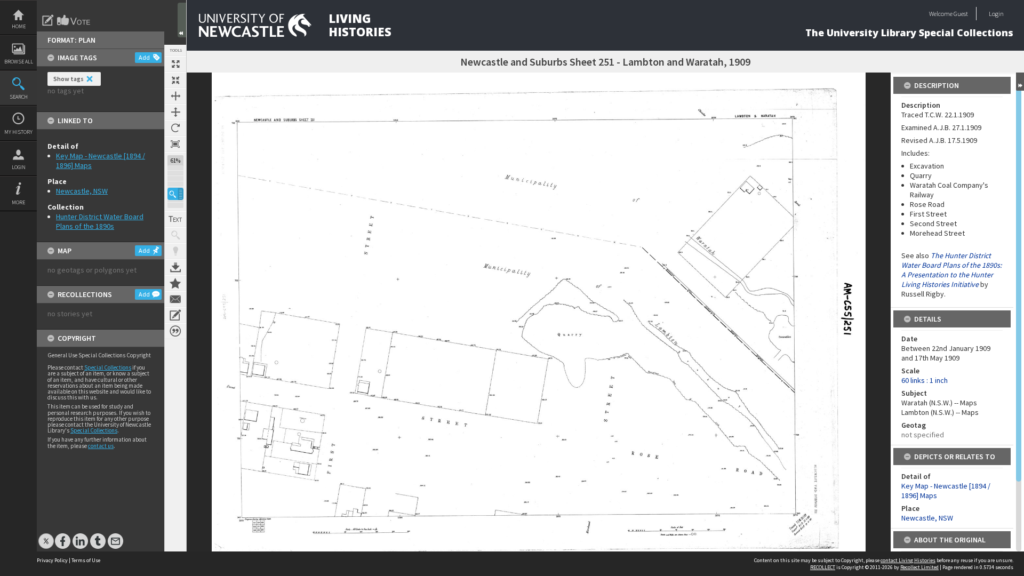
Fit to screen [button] (175, 80)
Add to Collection (175, 283)
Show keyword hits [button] (175, 235)
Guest (961, 14)
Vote (74, 20)
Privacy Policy (52, 560)
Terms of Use (85, 560)
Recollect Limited (919, 567)
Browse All (18, 61)
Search (19, 96)
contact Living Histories (908, 560)
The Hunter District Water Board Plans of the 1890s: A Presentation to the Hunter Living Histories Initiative (951, 270)
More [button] (18, 202)
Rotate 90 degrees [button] (175, 128)
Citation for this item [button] (175, 331)
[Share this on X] (46, 535)
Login (19, 167)
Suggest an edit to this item (48, 20)
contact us (101, 446)
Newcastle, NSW (82, 191)
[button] (175, 194)
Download (175, 267)
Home (19, 26)
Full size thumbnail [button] (175, 64)
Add (144, 57)
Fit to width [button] (175, 96)
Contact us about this (175, 299)
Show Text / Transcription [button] (175, 219)
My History (18, 132)
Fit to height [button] (175, 112)
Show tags (68, 79)
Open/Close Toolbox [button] (182, 20)
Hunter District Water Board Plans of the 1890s (99, 221)
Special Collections (107, 367)
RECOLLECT (822, 567)
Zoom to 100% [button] (175, 144)
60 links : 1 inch (924, 380)
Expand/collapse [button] (1020, 82)
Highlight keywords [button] (175, 251)
